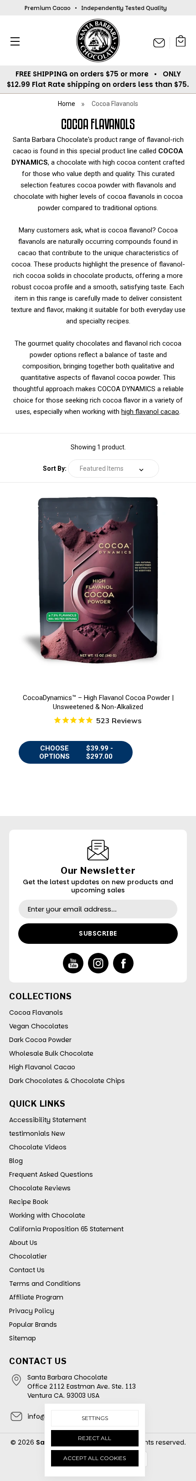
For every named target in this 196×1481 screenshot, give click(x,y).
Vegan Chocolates (38, 1026)
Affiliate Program (36, 1297)
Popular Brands (33, 1324)
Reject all (94, 1438)
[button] (12, 41)
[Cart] (181, 42)
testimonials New (37, 1133)
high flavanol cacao (150, 412)
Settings (95, 1418)
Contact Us (27, 1269)
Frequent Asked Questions (51, 1174)
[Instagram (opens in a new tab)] (98, 963)
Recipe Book (28, 1201)
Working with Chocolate (47, 1215)
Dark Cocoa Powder (40, 1039)
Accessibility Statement (47, 1119)
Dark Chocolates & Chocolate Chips (67, 1080)
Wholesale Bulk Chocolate (51, 1053)
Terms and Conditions (45, 1283)
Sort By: (55, 468)
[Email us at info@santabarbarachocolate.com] (159, 43)
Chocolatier (28, 1256)
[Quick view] (98, 605)
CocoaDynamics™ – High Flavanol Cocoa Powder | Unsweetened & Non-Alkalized (98, 702)
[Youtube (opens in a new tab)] (73, 963)
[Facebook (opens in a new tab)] (123, 963)
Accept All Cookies (94, 1458)
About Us (23, 1242)
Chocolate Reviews (40, 1188)
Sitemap (22, 1338)
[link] (98, 580)
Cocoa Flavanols (36, 1012)
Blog (16, 1160)
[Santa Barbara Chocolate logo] (98, 40)
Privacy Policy (31, 1310)
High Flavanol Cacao (42, 1067)
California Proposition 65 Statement (66, 1229)
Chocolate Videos (38, 1147)
